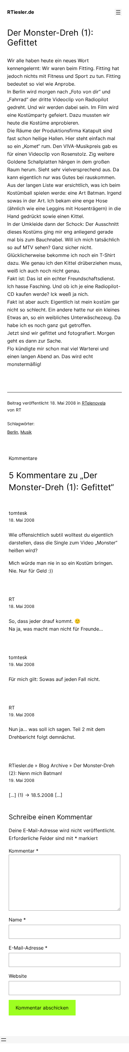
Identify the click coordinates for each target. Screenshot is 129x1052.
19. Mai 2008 (21, 664)
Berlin (12, 432)
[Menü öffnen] (118, 12)
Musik (26, 432)
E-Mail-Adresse (28, 948)
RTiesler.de (20, 12)
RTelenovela (94, 402)
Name (17, 920)
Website (18, 976)
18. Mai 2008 (21, 520)
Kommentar (23, 851)
